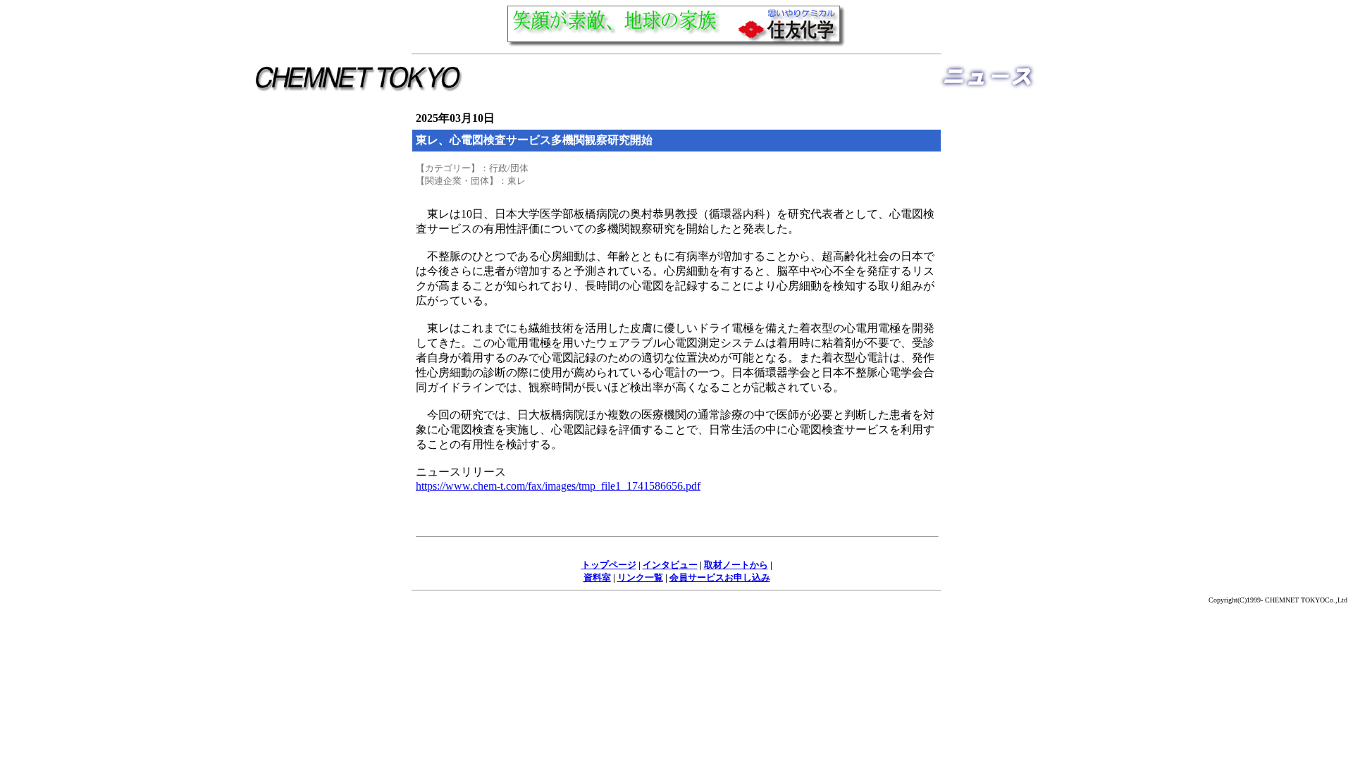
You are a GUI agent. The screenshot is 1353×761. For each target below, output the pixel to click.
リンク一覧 (640, 577)
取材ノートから (736, 564)
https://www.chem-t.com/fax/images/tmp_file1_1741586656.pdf (558, 486)
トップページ (608, 564)
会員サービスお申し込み (719, 577)
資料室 (597, 577)
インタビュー (670, 564)
